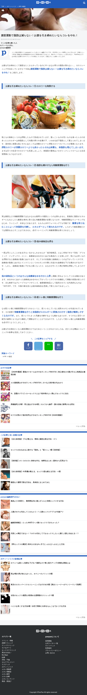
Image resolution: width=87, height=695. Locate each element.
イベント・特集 (7, 640)
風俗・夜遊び (6, 681)
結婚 (3, 657)
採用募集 (48, 641)
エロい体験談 (6, 672)
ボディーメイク (11, 6)
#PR (20, 6)
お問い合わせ (50, 653)
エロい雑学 (6, 674)
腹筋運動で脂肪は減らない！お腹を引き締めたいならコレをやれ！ (40, 35)
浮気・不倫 (6, 660)
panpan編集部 (5, 48)
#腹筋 (23, 6)
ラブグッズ (6, 664)
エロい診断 (6, 676)
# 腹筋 (9, 356)
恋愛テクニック (7, 643)
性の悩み (5, 655)
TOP (2, 6)
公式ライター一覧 (51, 643)
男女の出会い (6, 652)
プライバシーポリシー (53, 650)
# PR (4, 356)
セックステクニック (9, 650)
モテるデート (6, 648)
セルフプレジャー (8, 662)
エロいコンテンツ (8, 679)
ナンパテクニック (8, 645)
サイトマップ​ (50, 646)
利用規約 (48, 648)
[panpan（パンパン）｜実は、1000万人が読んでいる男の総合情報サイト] (43, 2)
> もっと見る (80, 426)
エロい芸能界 (6, 669)
